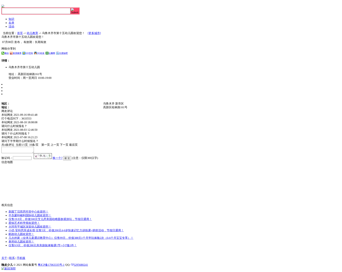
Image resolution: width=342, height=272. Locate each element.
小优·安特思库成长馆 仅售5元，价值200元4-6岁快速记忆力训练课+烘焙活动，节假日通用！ (66, 230)
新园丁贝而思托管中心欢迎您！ (28, 211)
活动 (11, 26)
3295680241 (81, 264)
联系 (12, 258)
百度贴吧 (63, 53)
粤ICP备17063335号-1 (51, 264)
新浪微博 (17, 53)
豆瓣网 (52, 53)
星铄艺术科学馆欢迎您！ (24, 222)
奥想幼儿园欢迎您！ (21, 241)
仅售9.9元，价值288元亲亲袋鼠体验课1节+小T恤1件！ (43, 245)
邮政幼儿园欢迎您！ (21, 234)
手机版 (21, 258)
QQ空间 (29, 53)
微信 (6, 53)
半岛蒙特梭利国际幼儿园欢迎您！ (30, 215)
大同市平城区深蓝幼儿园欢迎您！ (30, 226)
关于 (4, 258)
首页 (20, 33)
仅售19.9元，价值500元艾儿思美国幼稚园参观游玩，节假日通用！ (50, 219)
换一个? (57, 157)
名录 (11, 22)
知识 (11, 19)
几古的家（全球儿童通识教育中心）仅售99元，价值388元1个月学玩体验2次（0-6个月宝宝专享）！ (71, 237)
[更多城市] (94, 33)
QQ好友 (41, 53)
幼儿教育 (32, 33)
